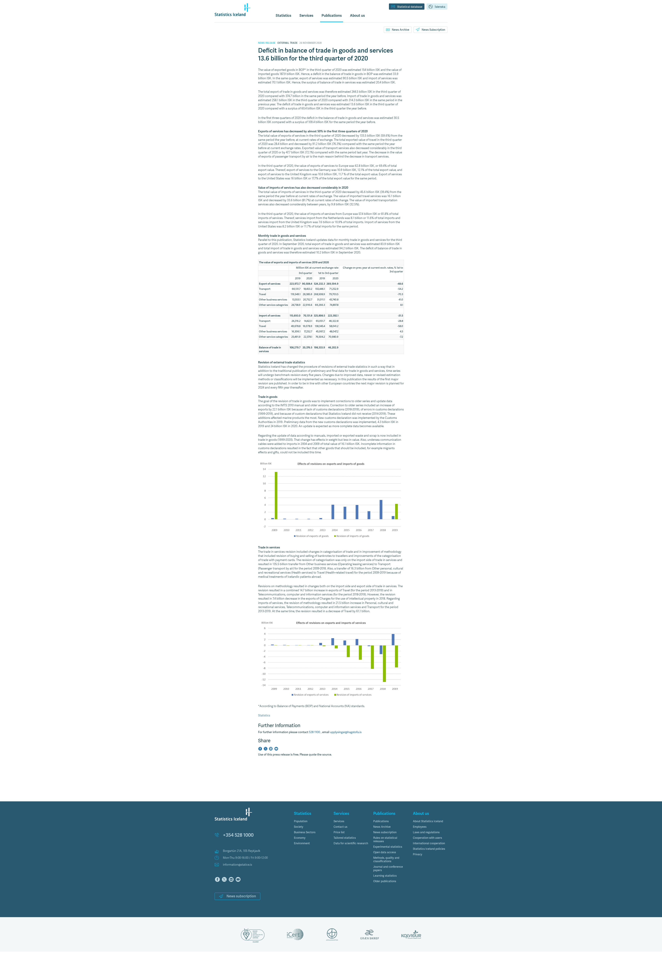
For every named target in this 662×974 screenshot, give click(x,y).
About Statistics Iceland (428, 821)
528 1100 (315, 732)
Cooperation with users (427, 838)
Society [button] (298, 827)
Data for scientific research (351, 843)
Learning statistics (385, 876)
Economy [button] (299, 838)
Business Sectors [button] (304, 832)
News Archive (400, 30)
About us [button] (357, 15)
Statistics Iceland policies (429, 849)
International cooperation (429, 843)
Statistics (283, 15)
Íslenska (440, 7)
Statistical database (409, 7)
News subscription (241, 896)
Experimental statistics (387, 847)
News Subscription (433, 30)
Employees (420, 827)
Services (339, 821)
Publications (381, 821)
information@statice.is (237, 864)
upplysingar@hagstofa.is (346, 732)
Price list (339, 832)
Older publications (384, 881)
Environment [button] (302, 843)
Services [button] (306, 15)
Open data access (384, 852)
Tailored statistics (345, 838)
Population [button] (300, 821)
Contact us (340, 827)
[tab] (311, 821)
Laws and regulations (426, 832)
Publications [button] (332, 15)
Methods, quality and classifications (386, 859)
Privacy (417, 854)
